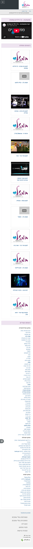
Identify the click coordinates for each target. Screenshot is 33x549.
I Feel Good (27, 481)
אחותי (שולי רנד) (26, 444)
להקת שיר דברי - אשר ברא (21, 245)
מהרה (29, 385)
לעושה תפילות (26, 379)
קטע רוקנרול (27, 505)
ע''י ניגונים (27, 414)
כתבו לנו (24, 524)
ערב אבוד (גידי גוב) (25, 468)
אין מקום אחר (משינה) (24, 446)
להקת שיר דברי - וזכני (22, 156)
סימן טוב (28, 412)
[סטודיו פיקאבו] (25, 540)
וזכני (29, 355)
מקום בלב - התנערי (23, 217)
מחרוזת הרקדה (26, 390)
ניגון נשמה (27, 409)
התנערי (28, 351)
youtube (28, 513)
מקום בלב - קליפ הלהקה (21, 82)
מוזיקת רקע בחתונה (25, 492)
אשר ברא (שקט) (26, 340)
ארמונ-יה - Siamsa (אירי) (21, 133)
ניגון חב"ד (27, 403)
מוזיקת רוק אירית (26, 490)
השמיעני (28, 349)
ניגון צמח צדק (26, 411)
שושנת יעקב (27, 429)
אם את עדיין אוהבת (25, 448)
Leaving (28, 483)
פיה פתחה (27, 424)
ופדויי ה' (28, 358)
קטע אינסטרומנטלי (25, 503)
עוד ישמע (27, 418)
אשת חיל (28, 342)
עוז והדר (28, 420)
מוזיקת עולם (27, 388)
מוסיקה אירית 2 (26, 494)
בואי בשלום (27, 344)
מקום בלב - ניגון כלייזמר (21, 268)
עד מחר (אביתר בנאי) (24, 466)
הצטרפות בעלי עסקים (19, 517)
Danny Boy (27, 477)
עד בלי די (27, 416)
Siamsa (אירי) (26, 485)
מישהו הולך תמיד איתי (24, 462)
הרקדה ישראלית (26, 457)
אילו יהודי (27, 332)
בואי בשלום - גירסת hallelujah (22, 451)
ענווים (28, 422)
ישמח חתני (27, 372)
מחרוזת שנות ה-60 (25, 500)
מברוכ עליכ (27, 381)
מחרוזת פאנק (26, 498)
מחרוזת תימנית (26, 394)
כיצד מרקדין (27, 375)
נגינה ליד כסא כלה (25, 399)
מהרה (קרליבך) (26, 386)
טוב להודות (27, 364)
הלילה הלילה (27, 455)
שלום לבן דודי (26, 431)
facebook (23, 513)
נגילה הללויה (27, 398)
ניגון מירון (28, 407)
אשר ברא (27, 336)
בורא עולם (27, 345)
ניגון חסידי (27, 405)
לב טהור (28, 377)
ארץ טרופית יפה (26, 449)
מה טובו (28, 383)
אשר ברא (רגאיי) (26, 338)
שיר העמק (27, 472)
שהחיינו (28, 427)
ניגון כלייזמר (27, 501)
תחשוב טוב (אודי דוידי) (24, 435)
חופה (29, 362)
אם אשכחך (27, 334)
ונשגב (28, 357)
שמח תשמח (27, 433)
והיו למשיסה (27, 353)
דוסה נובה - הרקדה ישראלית (20, 290)
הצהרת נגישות (22, 530)
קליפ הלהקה (27, 425)
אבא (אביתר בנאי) (25, 331)
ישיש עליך (27, 370)
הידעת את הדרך (26, 453)
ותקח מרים (27, 360)
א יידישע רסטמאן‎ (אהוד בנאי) (22, 440)
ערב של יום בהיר (26, 470)
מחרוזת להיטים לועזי (25, 496)
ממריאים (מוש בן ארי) (24, 464)
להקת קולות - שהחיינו (22, 201)
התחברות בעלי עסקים (19, 520)
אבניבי (28, 442)
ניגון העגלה (27, 401)
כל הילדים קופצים (25, 459)
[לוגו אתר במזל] (26, 4)
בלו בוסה (28, 486)
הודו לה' (28, 347)
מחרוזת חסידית (26, 392)
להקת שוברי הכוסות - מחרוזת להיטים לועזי (22, 179)
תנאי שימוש (23, 527)
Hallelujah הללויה (25, 479)
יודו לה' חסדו (27, 366)
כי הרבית (28, 373)
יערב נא (28, 368)
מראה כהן (27, 396)
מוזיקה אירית (27, 488)
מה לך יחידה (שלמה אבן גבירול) (22, 461)
